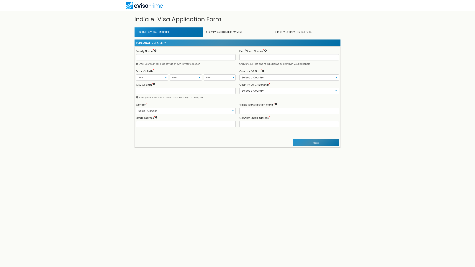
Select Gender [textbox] (147, 111)
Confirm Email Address (254, 118)
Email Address (145, 118)
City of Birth (144, 85)
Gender (141, 105)
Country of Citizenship (254, 85)
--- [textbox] (140, 77)
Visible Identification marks (256, 105)
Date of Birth (144, 71)
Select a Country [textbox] (253, 77)
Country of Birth (250, 71)
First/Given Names (251, 51)
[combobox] (152, 77)
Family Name (144, 51)
